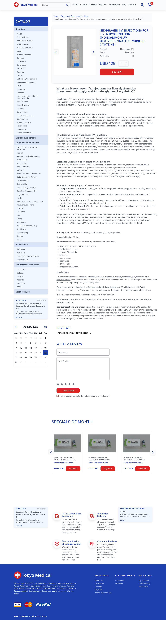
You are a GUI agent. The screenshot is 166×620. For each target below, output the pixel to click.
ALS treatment (22, 44)
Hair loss (20, 198)
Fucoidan (20, 276)
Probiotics (21, 283)
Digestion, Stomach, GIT (26, 191)
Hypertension (22, 102)
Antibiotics (21, 170)
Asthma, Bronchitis (24, 55)
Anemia (19, 51)
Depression (21, 68)
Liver (19, 215)
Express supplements (26, 138)
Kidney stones (22, 112)
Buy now (117, 72)
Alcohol (20, 153)
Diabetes (20, 72)
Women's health (23, 167)
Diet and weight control (26, 188)
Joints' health (22, 160)
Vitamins (20, 287)
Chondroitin (21, 269)
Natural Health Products (27, 264)
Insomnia (20, 109)
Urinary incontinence (25, 133)
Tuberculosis (22, 126)
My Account (145, 575)
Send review (68, 390)
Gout (19, 86)
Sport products (23, 292)
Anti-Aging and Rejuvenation (28, 156)
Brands (83, 4)
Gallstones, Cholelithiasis (27, 79)
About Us (99, 580)
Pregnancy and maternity (27, 226)
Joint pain (21, 249)
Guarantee (114, 4)
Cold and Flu (22, 184)
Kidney (19, 219)
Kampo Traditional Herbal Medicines (27, 148)
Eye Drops (21, 212)
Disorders (20, 29)
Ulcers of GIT (22, 129)
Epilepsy (20, 75)
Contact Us (120, 580)
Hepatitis (20, 93)
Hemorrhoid (21, 89)
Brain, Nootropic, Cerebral (27, 177)
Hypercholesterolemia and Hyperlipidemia (27, 97)
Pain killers (21, 253)
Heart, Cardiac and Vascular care (30, 201)
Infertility (20, 208)
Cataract (20, 58)
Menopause (21, 222)
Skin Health (21, 229)
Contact (132, 4)
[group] (75, 52)
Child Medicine (23, 181)
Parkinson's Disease (25, 41)
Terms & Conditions (103, 593)
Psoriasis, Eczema (24, 122)
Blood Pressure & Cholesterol (29, 174)
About (75, 4)
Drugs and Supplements (27, 142)
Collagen (20, 273)
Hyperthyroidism (23, 105)
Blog (124, 4)
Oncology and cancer (25, 116)
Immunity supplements (26, 205)
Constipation (22, 65)
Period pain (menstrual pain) (28, 256)
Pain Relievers (22, 244)
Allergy (19, 34)
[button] (56, 52)
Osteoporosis (22, 119)
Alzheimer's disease (25, 48)
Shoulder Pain (22, 260)
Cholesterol (21, 61)
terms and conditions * (100, 396)
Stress (19, 240)
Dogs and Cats (23, 195)
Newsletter (143, 587)
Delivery (93, 4)
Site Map (119, 584)
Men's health (22, 163)
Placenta (20, 280)
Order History (144, 584)
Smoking (20, 236)
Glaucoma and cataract (26, 82)
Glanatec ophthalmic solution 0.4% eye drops (64, 458)
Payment (103, 4)
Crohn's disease (23, 37)
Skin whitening (22, 233)
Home (56, 16)
